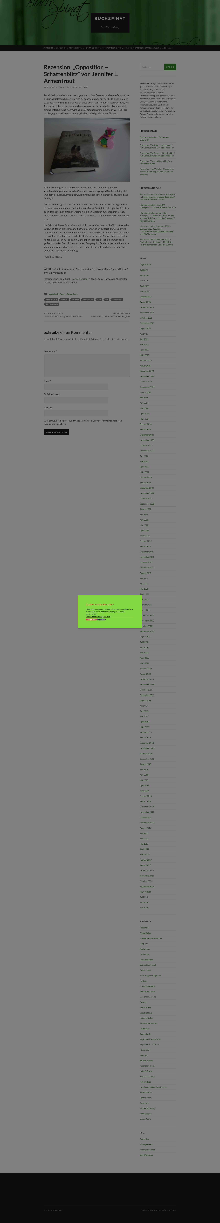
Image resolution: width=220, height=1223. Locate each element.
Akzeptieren (91, 619)
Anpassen (101, 619)
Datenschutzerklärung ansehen (98, 616)
